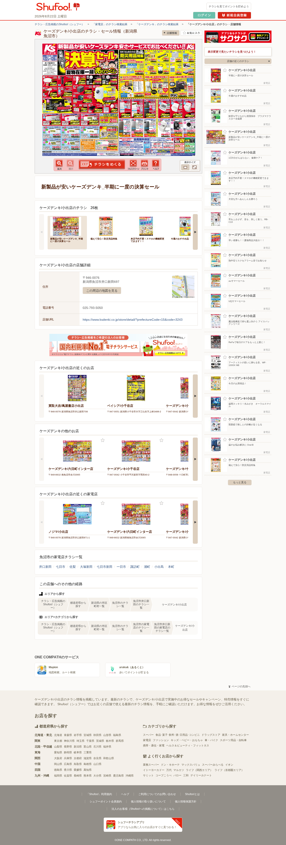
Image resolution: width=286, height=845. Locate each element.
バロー (177, 775)
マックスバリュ (190, 764)
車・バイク (211, 740)
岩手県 (78, 735)
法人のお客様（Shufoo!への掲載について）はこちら (143, 808)
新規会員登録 (234, 15)
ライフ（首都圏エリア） (229, 770)
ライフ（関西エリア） (199, 770)
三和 (186, 775)
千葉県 (90, 740)
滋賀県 (88, 758)
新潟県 (78, 746)
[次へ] (195, 232)
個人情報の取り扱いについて (148, 801)
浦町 (147, 566)
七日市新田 (104, 566)
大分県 (97, 775)
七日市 (60, 566)
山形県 (107, 735)
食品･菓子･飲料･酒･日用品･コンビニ (178, 734)
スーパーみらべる (212, 764)
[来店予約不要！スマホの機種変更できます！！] (148, 226)
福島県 (117, 735)
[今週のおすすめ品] (188, 226)
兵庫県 (68, 758)
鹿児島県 (118, 775)
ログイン (204, 15)
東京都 (58, 740)
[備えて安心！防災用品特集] (107, 226)
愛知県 (58, 752)
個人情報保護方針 (185, 801)
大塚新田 (86, 566)
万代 (169, 770)
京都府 (78, 758)
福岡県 (58, 775)
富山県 (88, 746)
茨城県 (100, 740)
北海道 (58, 735)
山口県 (97, 764)
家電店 (147, 740)
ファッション (161, 740)
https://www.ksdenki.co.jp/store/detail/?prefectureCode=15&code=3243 (133, 319)
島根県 (88, 764)
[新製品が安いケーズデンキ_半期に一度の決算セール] (67, 226)
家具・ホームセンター (235, 734)
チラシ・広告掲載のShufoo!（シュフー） (59, 24)
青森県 (68, 735)
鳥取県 (78, 764)
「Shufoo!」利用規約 (99, 794)
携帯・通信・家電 (153, 745)
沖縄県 (130, 775)
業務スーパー (151, 764)
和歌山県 (108, 758)
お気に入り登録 (102, 440)
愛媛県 (78, 769)
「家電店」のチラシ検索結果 (110, 24)
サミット (148, 775)
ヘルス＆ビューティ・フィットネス (187, 745)
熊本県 (88, 775)
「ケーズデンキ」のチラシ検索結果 (157, 24)
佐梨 (72, 566)
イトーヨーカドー (153, 770)
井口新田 (45, 566)
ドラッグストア (211, 734)
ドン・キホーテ (170, 764)
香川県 (68, 769)
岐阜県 (78, 752)
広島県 (68, 764)
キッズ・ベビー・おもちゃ (187, 740)
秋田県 (97, 735)
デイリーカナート (201, 775)
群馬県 (120, 740)
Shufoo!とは (192, 794)
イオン (229, 764)
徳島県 (58, 769)
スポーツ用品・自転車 (233, 740)
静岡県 (68, 752)
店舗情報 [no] (170, 33)
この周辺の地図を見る (102, 290)
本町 (171, 566)
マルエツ (178, 770)
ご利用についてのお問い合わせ (157, 794)
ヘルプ (125, 794)
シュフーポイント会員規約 (106, 801)
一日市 (121, 566)
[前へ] (41, 232)
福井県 (107, 746)
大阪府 (58, 758)
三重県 (88, 752)
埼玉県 (80, 740)
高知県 (88, 769)
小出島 (159, 566)
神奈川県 (69, 740)
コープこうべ (164, 775)
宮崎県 (107, 775)
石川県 (97, 746)
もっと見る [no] (239, 482)
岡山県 (58, 764)
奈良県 (97, 758)
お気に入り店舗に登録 (191, 33)
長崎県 (78, 775)
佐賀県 (68, 775)
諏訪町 (135, 566)
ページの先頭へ (239, 686)
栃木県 (110, 740)
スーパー (148, 734)
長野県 (68, 746)
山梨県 (58, 746)
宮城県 (88, 735)
